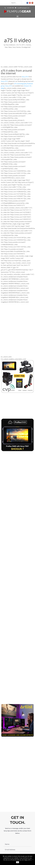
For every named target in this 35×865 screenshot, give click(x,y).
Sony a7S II (25, 77)
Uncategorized (25, 47)
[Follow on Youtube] (32, 3)
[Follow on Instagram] (30, 3)
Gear (6, 47)
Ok (17, 862)
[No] (33, 859)
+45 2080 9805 (10, 8)
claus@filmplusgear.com (23, 8)
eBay (2, 88)
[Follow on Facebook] (27, 3)
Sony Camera (17, 47)
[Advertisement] (17, 784)
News (10, 47)
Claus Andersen (10, 45)
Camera (28, 45)
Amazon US (27, 86)
